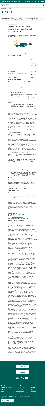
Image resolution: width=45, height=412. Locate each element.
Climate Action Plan (20, 391)
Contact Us (22, 366)
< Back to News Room (12, 24)
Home (2, 1)
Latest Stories (33, 385)
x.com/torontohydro (13, 213)
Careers (2, 391)
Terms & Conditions (13, 396)
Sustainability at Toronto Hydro (22, 392)
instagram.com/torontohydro (18, 214)
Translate (11, 402)
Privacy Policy (20, 396)
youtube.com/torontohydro (17, 217)
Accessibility (26, 396)
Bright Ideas (33, 391)
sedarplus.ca (16, 168)
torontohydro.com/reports (26, 167)
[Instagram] (19, 378)
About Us (3, 385)
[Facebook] (21, 378)
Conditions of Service (5, 396)
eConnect (33, 389)
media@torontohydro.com (32, 19)
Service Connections (20, 387)
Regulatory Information (6, 387)
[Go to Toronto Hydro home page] (5, 4)
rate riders (28, 88)
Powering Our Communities (21, 385)
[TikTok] (24, 378)
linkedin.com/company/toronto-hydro (20, 218)
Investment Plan (19, 389)
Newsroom (33, 387)
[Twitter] (17, 378)
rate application (27, 170)
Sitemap (3, 397)
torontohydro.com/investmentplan (22, 175)
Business (7, 1)
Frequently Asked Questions (22, 371)
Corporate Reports (5, 389)
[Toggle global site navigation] (43, 5)
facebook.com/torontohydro (18, 215)
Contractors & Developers (16, 1)
